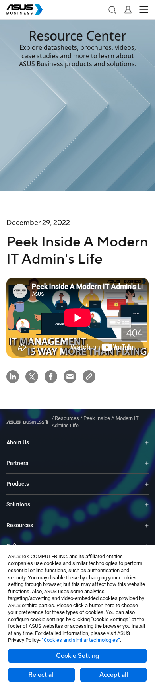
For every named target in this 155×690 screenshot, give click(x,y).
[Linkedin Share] (12, 376)
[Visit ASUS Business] (29, 422)
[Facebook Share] (51, 376)
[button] (112, 9)
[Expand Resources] (147, 525)
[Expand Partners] (147, 463)
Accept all (113, 675)
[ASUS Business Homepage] (24, 9)
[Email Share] (70, 376)
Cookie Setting (77, 656)
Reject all (41, 675)
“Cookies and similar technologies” (81, 640)
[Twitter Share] (31, 376)
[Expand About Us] (147, 442)
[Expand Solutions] (147, 504)
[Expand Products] (147, 484)
